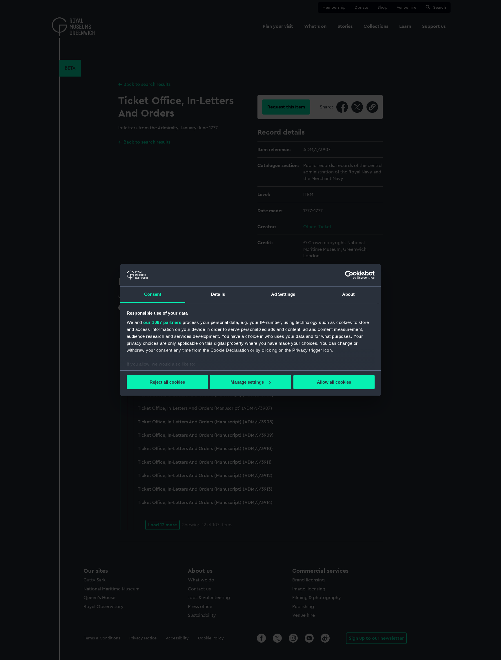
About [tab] (348, 294)
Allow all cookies (334, 382)
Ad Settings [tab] (283, 294)
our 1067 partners (162, 322)
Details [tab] (218, 294)
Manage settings (247, 382)
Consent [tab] (152, 294)
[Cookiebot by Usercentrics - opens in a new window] (349, 275)
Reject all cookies (167, 382)
